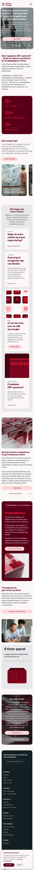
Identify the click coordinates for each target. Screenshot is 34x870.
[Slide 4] (9, 198)
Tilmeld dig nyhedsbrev (13, 761)
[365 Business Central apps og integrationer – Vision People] (7, 4)
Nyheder (6, 829)
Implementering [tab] (19, 505)
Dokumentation (8, 818)
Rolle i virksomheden (9, 794)
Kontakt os (6, 843)
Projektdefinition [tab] (7, 505)
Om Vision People (8, 827)
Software (6, 775)
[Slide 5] (11, 198)
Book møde (17, 39)
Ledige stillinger (8, 835)
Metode (5, 832)
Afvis (19, 865)
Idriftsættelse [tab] (23, 505)
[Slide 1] (3, 198)
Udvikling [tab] (15, 505)
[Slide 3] (7, 198)
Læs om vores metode (15, 548)
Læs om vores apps (15, 493)
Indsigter (6, 802)
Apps (5, 777)
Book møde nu (17, 732)
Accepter (9, 865)
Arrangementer (8, 805)
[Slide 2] (5, 198)
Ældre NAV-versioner (10, 807)
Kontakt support (8, 816)
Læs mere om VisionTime (17, 611)
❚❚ (26, 575)
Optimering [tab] (27, 505)
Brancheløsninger (8, 791)
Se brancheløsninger (17, 739)
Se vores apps (16, 45)
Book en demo (7, 783)
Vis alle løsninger (9, 159)
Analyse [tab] (11, 505)
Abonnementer (7, 780)
